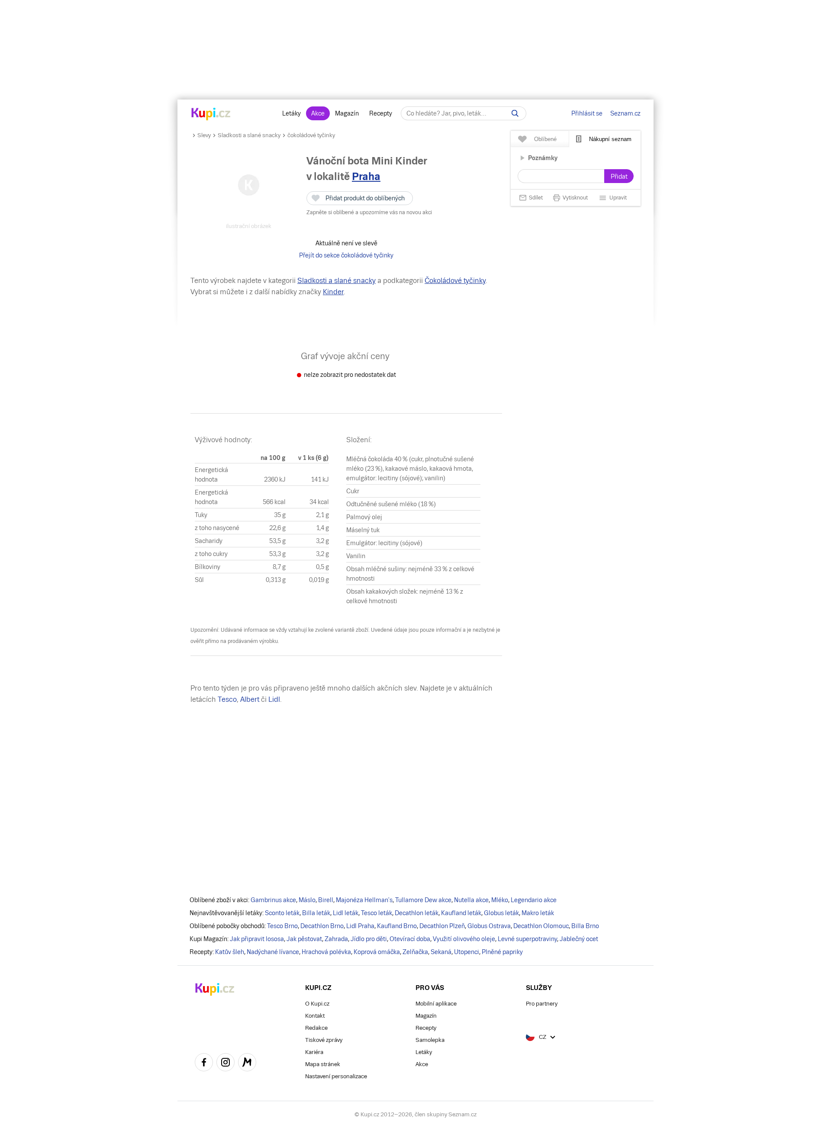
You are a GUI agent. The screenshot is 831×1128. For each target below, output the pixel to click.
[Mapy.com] (247, 1063)
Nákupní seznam (610, 139)
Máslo (307, 900)
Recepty (380, 113)
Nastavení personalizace (336, 1076)
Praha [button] (366, 176)
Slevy (204, 135)
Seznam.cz (625, 113)
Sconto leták (282, 912)
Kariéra (314, 1052)
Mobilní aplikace (436, 1003)
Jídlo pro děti (369, 938)
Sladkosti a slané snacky (249, 135)
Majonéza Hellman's (364, 900)
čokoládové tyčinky (311, 135)
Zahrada (336, 938)
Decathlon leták (416, 912)
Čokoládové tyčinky (455, 280)
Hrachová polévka (326, 951)
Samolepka (430, 1040)
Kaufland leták (461, 912)
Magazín (347, 113)
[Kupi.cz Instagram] (225, 1063)
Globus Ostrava (489, 925)
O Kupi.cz (317, 1003)
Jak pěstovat (304, 938)
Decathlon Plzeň (442, 925)
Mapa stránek (322, 1064)
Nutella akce (471, 900)
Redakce (316, 1028)
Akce (318, 113)
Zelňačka (415, 951)
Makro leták (538, 912)
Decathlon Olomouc (541, 925)
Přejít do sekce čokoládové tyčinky (346, 255)
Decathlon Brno (322, 925)
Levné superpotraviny (527, 938)
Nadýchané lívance (273, 951)
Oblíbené (545, 139)
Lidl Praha (360, 925)
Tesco (227, 699)
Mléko (499, 900)
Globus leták (501, 912)
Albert (249, 699)
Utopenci (466, 951)
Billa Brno (585, 925)
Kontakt (315, 1015)
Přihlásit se (586, 113)
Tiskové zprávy (323, 1040)
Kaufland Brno (397, 925)
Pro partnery (541, 1003)
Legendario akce (534, 900)
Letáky (291, 113)
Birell (325, 900)
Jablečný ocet (579, 938)
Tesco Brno (282, 925)
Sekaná (441, 951)
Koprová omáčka (377, 951)
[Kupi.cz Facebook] (204, 1063)
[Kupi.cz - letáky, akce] (211, 114)
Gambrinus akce (273, 900)
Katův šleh (229, 951)
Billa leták (316, 912)
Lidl (274, 699)
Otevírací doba (410, 938)
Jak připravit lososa (257, 938)
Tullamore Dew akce (423, 900)
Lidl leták (345, 912)
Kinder (333, 292)
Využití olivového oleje (464, 938)
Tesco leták (376, 912)
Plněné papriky (502, 951)
